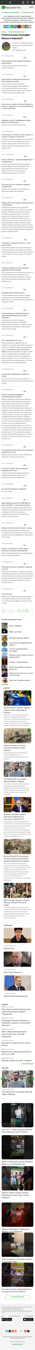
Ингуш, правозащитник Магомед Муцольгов (20, 668)
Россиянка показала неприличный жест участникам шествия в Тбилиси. (16, 1290)
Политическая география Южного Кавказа (20, 644)
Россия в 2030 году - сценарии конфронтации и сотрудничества (17, 166)
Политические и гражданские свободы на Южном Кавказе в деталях (16, 85)
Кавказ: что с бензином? (11, 12)
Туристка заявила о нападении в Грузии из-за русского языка (17, 1260)
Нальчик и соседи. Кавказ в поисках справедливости (21, 656)
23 (19, 611)
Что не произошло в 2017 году (17, 351)
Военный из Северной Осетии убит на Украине (16, 1044)
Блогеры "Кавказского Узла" (16, 32)
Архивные (5, 684)
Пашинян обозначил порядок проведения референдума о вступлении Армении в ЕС (15, 816)
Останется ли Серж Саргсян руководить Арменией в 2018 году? (15, 472)
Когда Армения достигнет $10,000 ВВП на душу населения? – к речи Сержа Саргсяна (17, 509)
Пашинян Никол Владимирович (16, 996)
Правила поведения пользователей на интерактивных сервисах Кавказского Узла (17, 1337)
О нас (3, 1316)
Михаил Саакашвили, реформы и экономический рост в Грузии (17, 416)
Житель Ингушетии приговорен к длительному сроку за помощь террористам (14, 1033)
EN (6, 2)
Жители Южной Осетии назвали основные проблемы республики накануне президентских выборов (16, 858)
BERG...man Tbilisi (15, 632)
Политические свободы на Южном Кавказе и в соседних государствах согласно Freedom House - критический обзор (17, 106)
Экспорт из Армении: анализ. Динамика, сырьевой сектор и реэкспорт (17, 274)
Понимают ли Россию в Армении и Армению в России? (17, 574)
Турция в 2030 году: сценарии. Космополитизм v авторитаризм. (17, 217)
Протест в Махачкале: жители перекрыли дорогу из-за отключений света (17, 1162)
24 (22, 611)
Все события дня (27, 1063)
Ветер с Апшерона (15, 626)
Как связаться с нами (14, 1316)
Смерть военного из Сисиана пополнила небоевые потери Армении (15, 747)
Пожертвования (29, 1316)
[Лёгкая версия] (10, 2)
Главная (4, 32)
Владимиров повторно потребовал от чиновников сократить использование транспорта (16, 1022)
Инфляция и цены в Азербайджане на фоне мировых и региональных (16, 122)
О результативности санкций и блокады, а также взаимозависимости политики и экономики (17, 321)
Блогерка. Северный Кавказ (18, 662)
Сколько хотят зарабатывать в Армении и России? (17, 378)
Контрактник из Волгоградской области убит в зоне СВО (17, 1052)
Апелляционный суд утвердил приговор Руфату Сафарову (15, 780)
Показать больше (17, 1297)
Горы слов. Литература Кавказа (19, 680)
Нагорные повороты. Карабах (19, 638)
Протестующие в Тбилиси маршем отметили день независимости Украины (17, 710)
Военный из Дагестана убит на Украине (17, 1060)
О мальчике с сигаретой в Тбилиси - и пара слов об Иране (17, 249)
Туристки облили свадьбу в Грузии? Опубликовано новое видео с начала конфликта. (15, 1195)
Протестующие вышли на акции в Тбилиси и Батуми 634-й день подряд (16, 902)
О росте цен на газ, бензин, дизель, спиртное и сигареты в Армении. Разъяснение (17, 141)
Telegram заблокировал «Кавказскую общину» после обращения (15, 1230)
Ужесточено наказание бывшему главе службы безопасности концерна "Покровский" (16, 1011)
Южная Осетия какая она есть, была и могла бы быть (21, 674)
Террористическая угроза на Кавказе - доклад (17, 532)
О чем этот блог (17, 598)
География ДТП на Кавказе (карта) (17, 297)
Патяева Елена (9, 948)
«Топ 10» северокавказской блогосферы (18, 650)
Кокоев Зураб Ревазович (13, 972)
